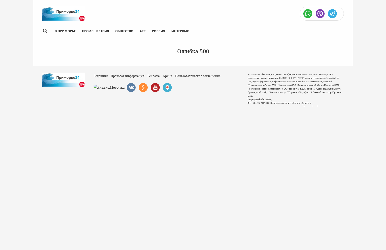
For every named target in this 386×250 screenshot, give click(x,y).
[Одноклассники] (143, 87)
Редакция (101, 76)
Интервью (180, 31)
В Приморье (65, 31)
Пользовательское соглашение (197, 76)
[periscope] (167, 87)
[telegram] (332, 13)
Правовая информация (127, 76)
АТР (143, 31)
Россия (158, 31)
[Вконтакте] (131, 87)
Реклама (153, 76)
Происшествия (95, 31)
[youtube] (155, 87)
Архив (167, 76)
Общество (124, 31)
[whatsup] (307, 13)
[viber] (320, 13)
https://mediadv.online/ (260, 99)
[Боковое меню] (45, 31)
